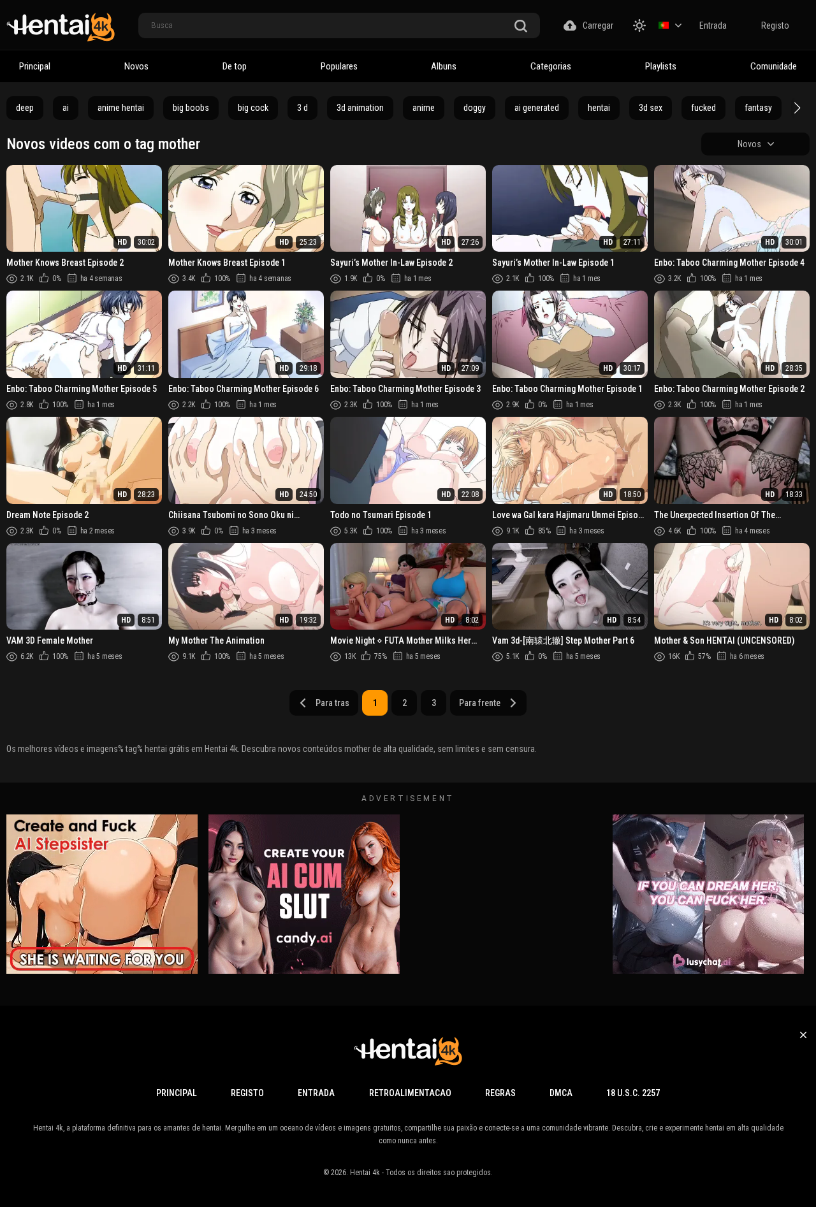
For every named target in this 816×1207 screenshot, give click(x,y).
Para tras (332, 703)
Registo (775, 25)
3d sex (650, 108)
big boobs (191, 108)
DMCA (561, 1093)
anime (423, 108)
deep (25, 108)
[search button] (520, 26)
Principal (34, 66)
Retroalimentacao (410, 1093)
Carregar (598, 25)
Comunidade (773, 66)
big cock (253, 108)
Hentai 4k (365, 1172)
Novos (136, 66)
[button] (796, 108)
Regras (500, 1093)
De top (234, 66)
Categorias (550, 66)
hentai (599, 108)
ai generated (536, 108)
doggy (474, 108)
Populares (339, 66)
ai (65, 108)
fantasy (758, 108)
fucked (703, 108)
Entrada (713, 25)
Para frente (479, 703)
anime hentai (121, 108)
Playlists (660, 66)
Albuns (443, 66)
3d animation (360, 108)
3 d (302, 108)
